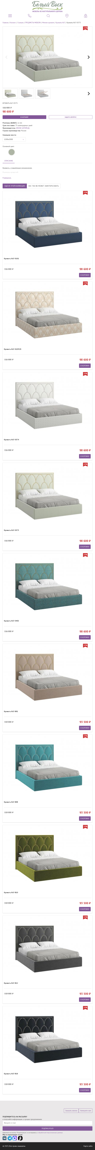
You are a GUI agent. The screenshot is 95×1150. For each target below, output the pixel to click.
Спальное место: (9, 135)
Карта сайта (88, 1146)
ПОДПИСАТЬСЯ (47, 1128)
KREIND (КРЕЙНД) (23, 128)
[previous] (6, 57)
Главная (5, 22)
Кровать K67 (60, 22)
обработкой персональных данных (50, 1133)
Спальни (20, 22)
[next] (88, 57)
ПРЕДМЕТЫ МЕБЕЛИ (33, 22)
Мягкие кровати (48, 22)
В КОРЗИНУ (24, 117)
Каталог (13, 22)
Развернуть (7, 178)
